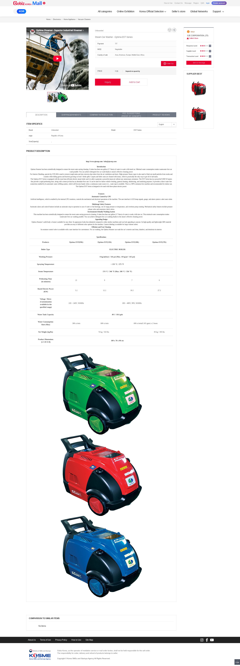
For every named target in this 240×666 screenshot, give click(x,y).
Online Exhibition (125, 11)
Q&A (202, 3)
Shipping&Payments (71, 115)
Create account (219, 3)
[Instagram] (202, 640)
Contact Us (178, 3)
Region (196, 3)
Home (48, 19)
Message (188, 3)
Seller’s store (178, 11)
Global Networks (199, 11)
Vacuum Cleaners (84, 19)
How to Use (168, 3)
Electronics (57, 19)
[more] (61, 618)
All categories (105, 11)
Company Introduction (101, 115)
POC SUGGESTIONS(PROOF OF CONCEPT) (131, 114)
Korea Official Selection (151, 11)
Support (217, 11)
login (208, 3)
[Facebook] (207, 640)
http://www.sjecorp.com (94, 161)
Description (41, 115)
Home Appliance (69, 19)
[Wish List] (170, 30)
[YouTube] (212, 640)
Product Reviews (161, 115)
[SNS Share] (174, 30)
